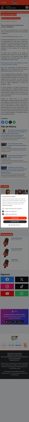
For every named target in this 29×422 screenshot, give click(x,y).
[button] (14, 225)
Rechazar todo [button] (15, 221)
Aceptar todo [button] (15, 218)
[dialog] (14, 211)
